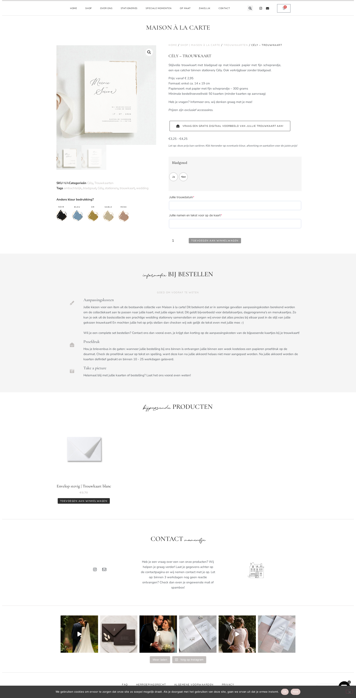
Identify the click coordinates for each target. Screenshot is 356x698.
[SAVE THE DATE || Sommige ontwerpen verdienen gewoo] (198, 634)
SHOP (88, 8)
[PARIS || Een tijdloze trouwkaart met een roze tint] (276, 634)
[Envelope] (267, 8)
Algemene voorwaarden (194, 684)
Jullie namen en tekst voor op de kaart (202, 215)
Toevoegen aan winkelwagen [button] (84, 500)
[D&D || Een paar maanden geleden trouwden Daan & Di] (79, 634)
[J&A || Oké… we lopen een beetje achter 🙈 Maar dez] (237, 634)
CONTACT (224, 8)
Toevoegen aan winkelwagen (215, 240)
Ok (285, 691)
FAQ (125, 684)
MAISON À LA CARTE (178, 27)
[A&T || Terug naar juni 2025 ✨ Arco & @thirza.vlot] (158, 634)
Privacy (228, 684)
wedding (142, 188)
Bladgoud (179, 163)
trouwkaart (127, 188)
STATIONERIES (129, 8)
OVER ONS (106, 8)
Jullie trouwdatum (188, 197)
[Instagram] (260, 8)
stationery (111, 188)
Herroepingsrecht (151, 684)
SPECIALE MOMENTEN (159, 8)
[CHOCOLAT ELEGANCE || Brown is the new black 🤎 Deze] (119, 634)
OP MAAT (185, 8)
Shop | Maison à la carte (200, 45)
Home (173, 45)
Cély (90, 183)
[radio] (173, 177)
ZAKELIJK (204, 8)
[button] (250, 8)
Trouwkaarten (104, 183)
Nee (295, 691)
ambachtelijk (73, 188)
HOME (73, 8)
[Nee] (349, 691)
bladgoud (89, 188)
